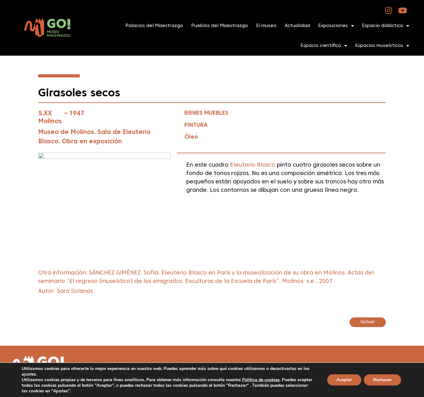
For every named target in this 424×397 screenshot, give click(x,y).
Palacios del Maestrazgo (154, 26)
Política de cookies (261, 380)
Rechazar (382, 380)
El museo (266, 26)
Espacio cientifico (320, 46)
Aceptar (344, 380)
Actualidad (297, 26)
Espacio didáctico (382, 26)
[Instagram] (389, 10)
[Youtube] (403, 10)
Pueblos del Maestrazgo (219, 26)
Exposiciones (333, 26)
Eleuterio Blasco (253, 165)
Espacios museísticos (379, 46)
